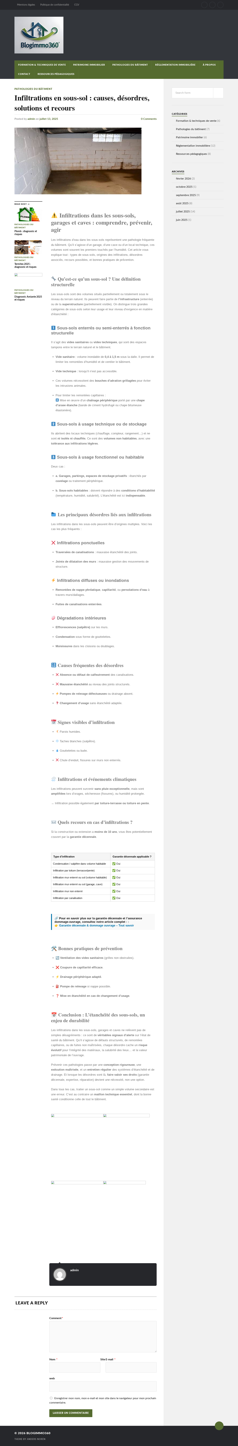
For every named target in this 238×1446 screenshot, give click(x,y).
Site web (77, 1369)
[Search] (220, 5)
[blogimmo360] (119, 35)
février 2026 (183, 178)
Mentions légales (26, 4)
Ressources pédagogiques (56, 74)
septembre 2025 (186, 195)
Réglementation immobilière (175, 65)
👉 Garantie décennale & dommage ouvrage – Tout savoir (94, 925)
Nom (53, 1359)
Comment (56, 1318)
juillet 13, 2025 (49, 119)
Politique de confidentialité (54, 4)
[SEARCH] (218, 93)
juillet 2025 (183, 211)
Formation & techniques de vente (42, 65)
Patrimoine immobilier (89, 65)
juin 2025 (181, 220)
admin (31, 119)
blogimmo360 (38, 1433)
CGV (76, 4)
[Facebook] (204, 5)
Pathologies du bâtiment (130, 65)
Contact (24, 74)
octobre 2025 (184, 186)
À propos (209, 65)
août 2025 (182, 203)
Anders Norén (36, 1439)
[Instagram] (212, 5)
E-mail (111, 1359)
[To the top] (219, 1425)
